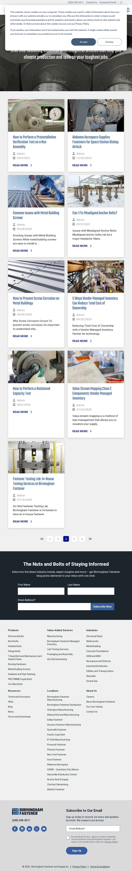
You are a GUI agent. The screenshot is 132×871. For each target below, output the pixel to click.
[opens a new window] (15, 829)
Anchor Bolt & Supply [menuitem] (57, 779)
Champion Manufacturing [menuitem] (60, 709)
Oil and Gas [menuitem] (92, 681)
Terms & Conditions (100, 866)
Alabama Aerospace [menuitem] (57, 764)
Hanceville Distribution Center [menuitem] (62, 774)
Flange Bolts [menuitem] (14, 651)
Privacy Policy (111, 842)
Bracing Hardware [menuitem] (17, 664)
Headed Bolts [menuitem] (15, 646)
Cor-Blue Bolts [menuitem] (15, 684)
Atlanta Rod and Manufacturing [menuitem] (63, 714)
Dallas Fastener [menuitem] (55, 719)
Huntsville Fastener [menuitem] (56, 729)
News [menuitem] (11, 711)
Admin (21, 153)
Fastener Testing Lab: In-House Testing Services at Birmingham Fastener (33, 484)
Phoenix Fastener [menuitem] (56, 749)
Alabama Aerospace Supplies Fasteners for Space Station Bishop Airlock (95, 142)
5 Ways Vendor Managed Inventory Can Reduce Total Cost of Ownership (95, 303)
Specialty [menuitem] (91, 676)
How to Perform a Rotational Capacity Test (31, 391)
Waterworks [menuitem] (92, 641)
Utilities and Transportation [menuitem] (100, 671)
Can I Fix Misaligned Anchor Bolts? (94, 213)
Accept (83, 41)
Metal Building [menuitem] (93, 646)
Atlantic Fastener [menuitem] (56, 789)
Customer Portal (107, 2)
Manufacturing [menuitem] (54, 636)
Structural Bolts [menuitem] (16, 636)
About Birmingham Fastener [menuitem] (100, 701)
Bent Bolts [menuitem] (13, 641)
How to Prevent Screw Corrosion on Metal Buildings (36, 301)
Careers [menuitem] (90, 696)
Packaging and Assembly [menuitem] (60, 654)
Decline (109, 41)
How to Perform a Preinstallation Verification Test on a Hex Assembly (34, 142)
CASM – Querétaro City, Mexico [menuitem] (63, 769)
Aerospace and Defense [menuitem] (98, 661)
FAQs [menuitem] (10, 701)
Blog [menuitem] (10, 706)
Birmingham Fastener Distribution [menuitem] (64, 705)
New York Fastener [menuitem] (56, 754)
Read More (20, 165)
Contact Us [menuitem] (91, 711)
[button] (121, 2)
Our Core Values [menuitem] (94, 706)
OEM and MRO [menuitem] (93, 656)
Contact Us (91, 2)
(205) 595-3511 (76, 2)
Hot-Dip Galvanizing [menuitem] (57, 659)
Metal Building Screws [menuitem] (19, 669)
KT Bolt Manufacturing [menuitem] (58, 739)
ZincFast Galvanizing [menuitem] (57, 784)
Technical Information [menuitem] (19, 696)
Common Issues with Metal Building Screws (36, 215)
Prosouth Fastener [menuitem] (56, 744)
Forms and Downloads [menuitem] (19, 716)
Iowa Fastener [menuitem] (54, 759)
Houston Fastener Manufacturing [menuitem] (64, 724)
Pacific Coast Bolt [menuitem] (56, 734)
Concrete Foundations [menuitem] (97, 651)
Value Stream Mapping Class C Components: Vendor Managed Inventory (92, 394)
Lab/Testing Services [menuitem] (58, 649)
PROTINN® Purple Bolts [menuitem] (20, 679)
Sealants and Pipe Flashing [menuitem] (21, 674)
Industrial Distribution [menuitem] (97, 666)
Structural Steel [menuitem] (94, 636)
